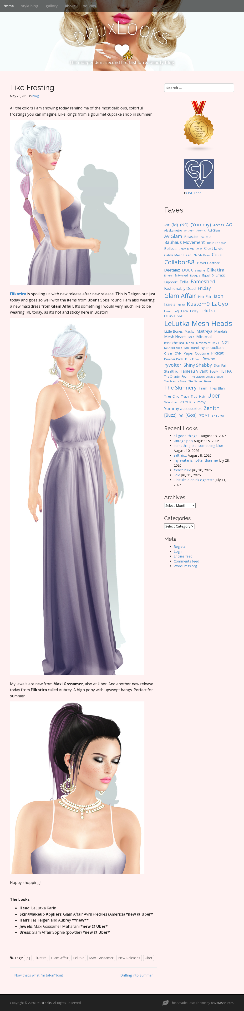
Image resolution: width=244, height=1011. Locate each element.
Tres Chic (171, 396)
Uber (148, 958)
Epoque (195, 275)
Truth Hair (198, 396)
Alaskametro (173, 230)
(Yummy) (201, 224)
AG (229, 224)
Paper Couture (196, 353)
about (70, 6)
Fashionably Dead (180, 288)
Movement (203, 343)
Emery (168, 275)
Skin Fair (220, 365)
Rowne (209, 358)
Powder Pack (173, 359)
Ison (218, 296)
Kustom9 (198, 303)
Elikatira (40, 958)
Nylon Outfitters (212, 347)
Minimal (204, 336)
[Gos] (191, 415)
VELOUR (185, 402)
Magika (189, 332)
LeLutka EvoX (173, 316)
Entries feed (183, 556)
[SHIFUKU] (217, 415)
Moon (190, 343)
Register (180, 546)
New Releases (129, 958)
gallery (52, 6)
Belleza (170, 248)
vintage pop (183, 441)
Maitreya (204, 331)
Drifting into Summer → (138, 975)
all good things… (187, 436)
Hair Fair (205, 296)
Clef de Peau (201, 255)
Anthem (189, 230)
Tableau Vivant (194, 371)
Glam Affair (59, 958)
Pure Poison (192, 359)
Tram (203, 388)
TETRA (226, 371)
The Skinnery (180, 387)
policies (89, 6)
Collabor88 (179, 262)
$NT (166, 225)
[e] (28, 958)
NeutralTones (173, 348)
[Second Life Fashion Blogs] (199, 126)
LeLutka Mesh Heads (198, 323)
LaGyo (220, 303)
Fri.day (204, 288)
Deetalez (172, 270)
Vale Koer (171, 402)
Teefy (214, 371)
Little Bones (173, 331)
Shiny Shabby (197, 365)
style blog (29, 6)
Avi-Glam (214, 230)
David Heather (208, 263)
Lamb (168, 311)
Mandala (221, 331)
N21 (225, 342)
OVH (178, 353)
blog (35, 96)
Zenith (212, 407)
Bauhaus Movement (184, 242)
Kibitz (181, 304)
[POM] (204, 415)
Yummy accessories (183, 408)
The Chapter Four (176, 377)
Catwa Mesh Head (177, 255)
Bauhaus (205, 237)
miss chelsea (174, 342)
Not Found (191, 348)
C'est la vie (214, 248)
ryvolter (172, 365)
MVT (216, 342)
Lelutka (78, 958)
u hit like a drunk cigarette (194, 480)
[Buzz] (170, 415)
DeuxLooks (44, 1003)
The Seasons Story (175, 381)
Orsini (168, 353)
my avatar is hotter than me (196, 460)
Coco (217, 254)
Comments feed (186, 561)
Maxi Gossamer (101, 958)
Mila (191, 337)
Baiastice (191, 236)
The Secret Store (199, 381)
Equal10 (208, 275)
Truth (185, 396)
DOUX (187, 270)
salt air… (180, 455)
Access (218, 224)
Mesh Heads (175, 336)
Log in (178, 551)
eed (199, 193)
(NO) (184, 224)
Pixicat (217, 353)
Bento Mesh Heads (190, 249)
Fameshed (203, 281)
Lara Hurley (189, 311)
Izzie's (169, 304)
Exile (184, 282)
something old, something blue (198, 445)
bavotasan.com (222, 1003)
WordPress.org (185, 566)
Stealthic (171, 371)
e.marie (200, 270)
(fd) (175, 224)
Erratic (220, 275)
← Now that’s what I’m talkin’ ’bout (36, 975)
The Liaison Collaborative (206, 376)
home (9, 6)
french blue (182, 470)
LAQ (176, 311)
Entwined (181, 275)
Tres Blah (217, 388)
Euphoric (171, 282)
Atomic (201, 230)
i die (177, 475)
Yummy (199, 401)
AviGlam (173, 236)
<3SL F (190, 193)
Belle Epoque (216, 243)
